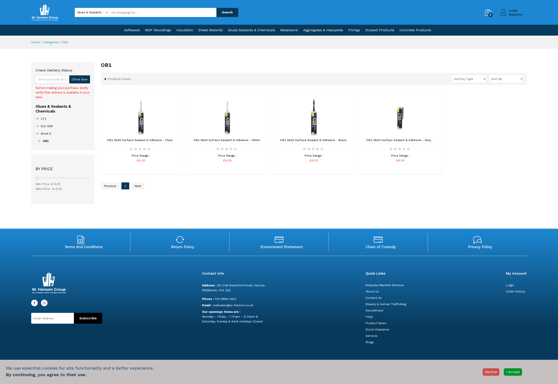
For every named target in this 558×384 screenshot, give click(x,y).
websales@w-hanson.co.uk (227, 305)
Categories (51, 42)
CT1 (43, 118)
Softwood (132, 30)
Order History (515, 291)
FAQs (369, 316)
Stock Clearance (377, 329)
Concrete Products (415, 30)
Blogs (370, 342)
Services (372, 335)
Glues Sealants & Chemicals (251, 30)
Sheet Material (210, 30)
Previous (110, 186)
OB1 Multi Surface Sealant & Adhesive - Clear (140, 140)
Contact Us (374, 297)
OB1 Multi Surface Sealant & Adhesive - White (227, 140)
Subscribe (88, 318)
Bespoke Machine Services (385, 285)
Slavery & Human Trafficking (386, 304)
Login (513, 10)
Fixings (354, 30)
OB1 (44, 141)
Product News (376, 323)
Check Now (79, 79)
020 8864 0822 (219, 299)
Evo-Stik (47, 126)
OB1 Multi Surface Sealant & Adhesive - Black (313, 140)
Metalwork (289, 30)
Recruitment (374, 310)
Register (515, 14)
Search (227, 12)
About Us (372, 291)
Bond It (46, 133)
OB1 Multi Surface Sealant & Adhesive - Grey (398, 140)
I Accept (513, 372)
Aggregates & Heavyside (323, 30)
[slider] (36, 178)
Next (137, 186)
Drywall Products (379, 30)
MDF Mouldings (158, 30)
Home (35, 42)
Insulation (184, 30)
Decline (491, 372)
